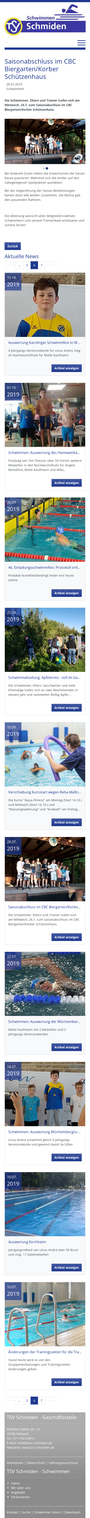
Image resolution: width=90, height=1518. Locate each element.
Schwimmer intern (47, 1512)
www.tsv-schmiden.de (38, 1447)
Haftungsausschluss (63, 1463)
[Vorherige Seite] (13, 263)
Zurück (12, 246)
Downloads (72, 1512)
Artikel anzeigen (66, 368)
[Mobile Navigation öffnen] (81, 43)
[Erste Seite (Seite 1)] (7, 263)
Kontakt (12, 1512)
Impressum (15, 1463)
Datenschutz (36, 1463)
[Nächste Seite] (48, 263)
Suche (26, 1512)
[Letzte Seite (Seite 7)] (53, 263)
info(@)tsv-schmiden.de (35, 1443)
